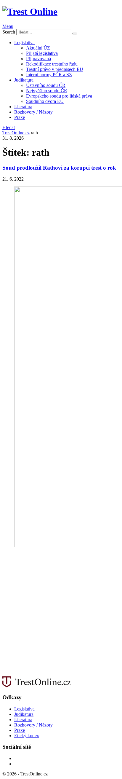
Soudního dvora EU (45, 101)
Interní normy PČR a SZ (49, 74)
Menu (7, 26)
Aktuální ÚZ (38, 47)
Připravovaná (38, 58)
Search (8, 31)
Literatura (23, 106)
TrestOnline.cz (16, 132)
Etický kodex (26, 735)
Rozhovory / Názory (33, 111)
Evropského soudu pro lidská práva (59, 95)
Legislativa (24, 42)
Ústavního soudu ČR (45, 85)
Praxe (19, 117)
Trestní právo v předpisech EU (54, 69)
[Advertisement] (61, 614)
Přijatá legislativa (42, 53)
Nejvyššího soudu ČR (46, 90)
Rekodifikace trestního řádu (52, 63)
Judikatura (23, 79)
